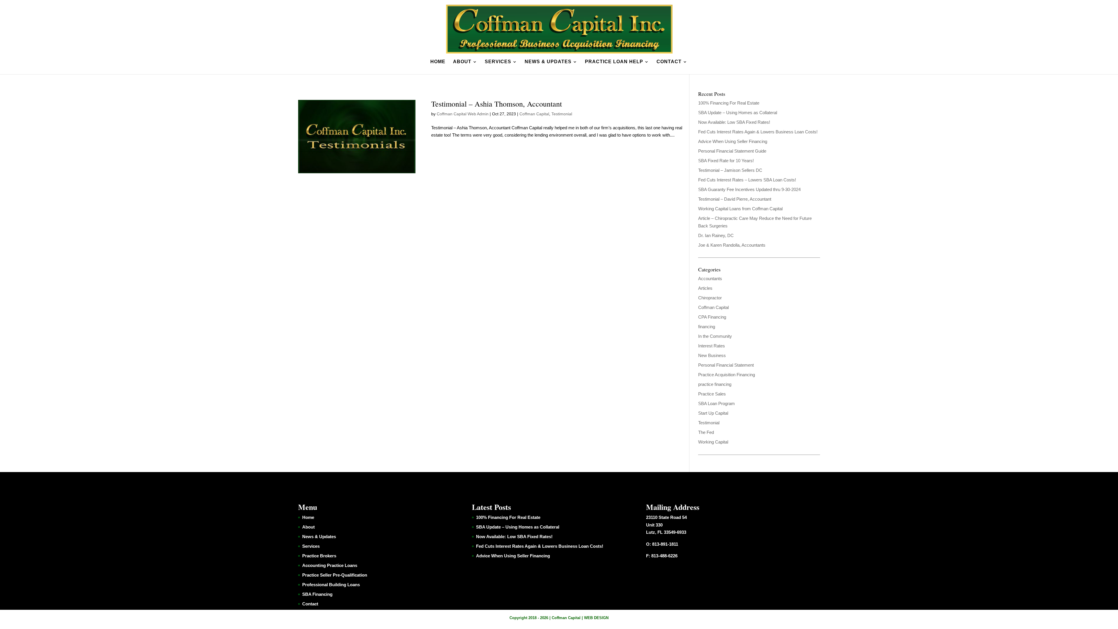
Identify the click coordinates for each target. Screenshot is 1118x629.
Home (437, 62)
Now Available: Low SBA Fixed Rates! (734, 122)
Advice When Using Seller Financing (732, 141)
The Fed (706, 432)
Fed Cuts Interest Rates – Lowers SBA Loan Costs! (747, 179)
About (462, 62)
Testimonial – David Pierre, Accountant (734, 199)
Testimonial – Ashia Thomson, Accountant (496, 104)
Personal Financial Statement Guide (732, 151)
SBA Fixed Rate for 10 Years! (726, 160)
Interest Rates (711, 345)
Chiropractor (710, 297)
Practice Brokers (319, 555)
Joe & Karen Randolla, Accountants (731, 245)
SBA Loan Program (716, 403)
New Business (712, 355)
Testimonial (561, 114)
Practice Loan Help (614, 62)
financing (706, 326)
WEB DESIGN (596, 618)
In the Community (715, 336)
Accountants (710, 278)
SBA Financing (317, 594)
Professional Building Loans (331, 584)
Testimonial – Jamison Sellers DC (730, 170)
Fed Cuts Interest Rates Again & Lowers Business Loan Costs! (758, 131)
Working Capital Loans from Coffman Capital (740, 208)
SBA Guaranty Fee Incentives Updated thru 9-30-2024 (749, 189)
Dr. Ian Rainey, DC (716, 235)
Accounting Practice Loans (329, 565)
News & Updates (548, 62)
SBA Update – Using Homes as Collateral (737, 112)
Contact (669, 62)
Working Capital (713, 441)
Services (498, 62)
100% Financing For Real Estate (728, 102)
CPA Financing (712, 316)
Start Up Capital (713, 413)
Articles (705, 288)
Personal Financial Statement (726, 365)
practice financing (714, 384)
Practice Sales (712, 393)
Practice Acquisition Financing (726, 374)
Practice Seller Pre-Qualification (334, 575)
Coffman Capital (534, 114)
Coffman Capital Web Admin (463, 114)
